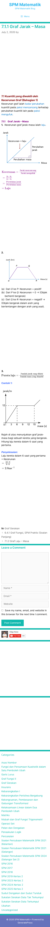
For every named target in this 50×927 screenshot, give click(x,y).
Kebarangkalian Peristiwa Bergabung (21, 795)
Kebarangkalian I (10, 791)
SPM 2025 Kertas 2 (12, 889)
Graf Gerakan (12, 528)
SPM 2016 (7, 863)
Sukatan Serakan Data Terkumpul (20, 901)
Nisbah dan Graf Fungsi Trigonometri (21, 819)
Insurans (6, 787)
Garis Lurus (7, 774)
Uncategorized (9, 910)
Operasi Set (7, 823)
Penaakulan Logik (11, 832)
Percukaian (7, 836)
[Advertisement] (25, 68)
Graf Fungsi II (8, 778)
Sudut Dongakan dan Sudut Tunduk (21, 893)
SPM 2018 (7, 872)
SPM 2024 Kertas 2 (12, 884)
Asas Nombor (9, 762)
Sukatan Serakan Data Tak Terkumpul (22, 897)
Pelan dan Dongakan (13, 828)
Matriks (5, 815)
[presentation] (19, 179)
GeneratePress (25, 922)
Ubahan (5, 905)
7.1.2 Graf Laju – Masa (17, 541)
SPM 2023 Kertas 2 (12, 880)
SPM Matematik (25, 4)
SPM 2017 (7, 868)
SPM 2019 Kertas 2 (12, 876)
